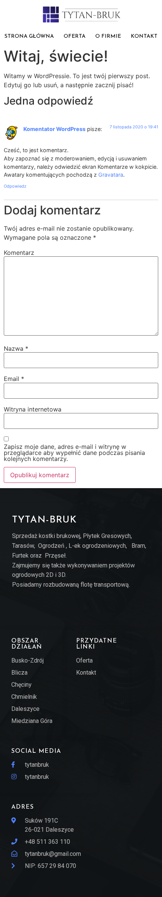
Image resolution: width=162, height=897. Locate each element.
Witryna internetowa (32, 409)
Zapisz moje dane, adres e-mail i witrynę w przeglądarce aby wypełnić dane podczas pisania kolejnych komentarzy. (74, 453)
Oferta (75, 36)
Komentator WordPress (54, 129)
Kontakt (144, 36)
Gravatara (110, 174)
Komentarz (19, 253)
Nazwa (16, 348)
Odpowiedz (15, 186)
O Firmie (108, 36)
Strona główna (29, 36)
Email (14, 379)
